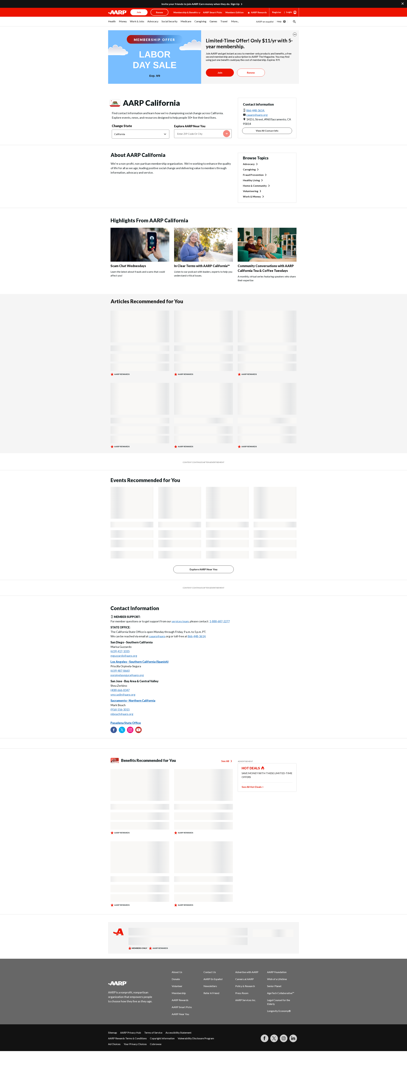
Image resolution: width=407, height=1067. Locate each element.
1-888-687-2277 (219, 621)
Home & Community (255, 185)
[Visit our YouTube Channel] (138, 730)
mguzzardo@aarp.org (123, 655)
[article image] (139, 260)
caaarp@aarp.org (257, 115)
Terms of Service (153, 1032)
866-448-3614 (196, 636)
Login (289, 12)
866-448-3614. (255, 110)
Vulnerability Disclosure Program (196, 1038)
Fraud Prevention (253, 174)
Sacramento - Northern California (132, 700)
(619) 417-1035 (120, 651)
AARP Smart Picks (212, 12)
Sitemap (112, 1032)
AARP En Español (213, 979)
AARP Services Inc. (245, 1000)
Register (276, 12)
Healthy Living (251, 180)
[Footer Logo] (130, 983)
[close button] (294, 34)
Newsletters (210, 986)
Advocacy (249, 163)
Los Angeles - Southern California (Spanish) (139, 661)
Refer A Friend (211, 993)
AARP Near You (180, 1014)
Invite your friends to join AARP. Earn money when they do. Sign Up (201, 3)
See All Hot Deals (252, 786)
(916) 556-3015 (120, 709)
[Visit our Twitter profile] (122, 730)
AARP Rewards (259, 12)
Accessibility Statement (178, 1032)
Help (279, 21)
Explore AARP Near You (189, 126)
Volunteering (250, 191)
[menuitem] (112, 23)
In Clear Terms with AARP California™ (202, 266)
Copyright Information (162, 1038)
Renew (251, 72)
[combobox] (203, 133)
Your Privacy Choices (135, 1044)
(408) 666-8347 (120, 690)
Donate (176, 979)
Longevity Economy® (279, 1010)
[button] (294, 21)
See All (225, 761)
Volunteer (177, 986)
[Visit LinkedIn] (293, 1038)
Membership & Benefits (185, 12)
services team (180, 621)
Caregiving (249, 169)
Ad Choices (114, 1044)
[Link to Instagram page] (130, 730)
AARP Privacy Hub (130, 1032)
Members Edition (234, 12)
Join (219, 72)
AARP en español (264, 21)
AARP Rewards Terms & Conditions (127, 1038)
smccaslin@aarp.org (122, 694)
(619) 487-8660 (120, 670)
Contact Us (210, 972)
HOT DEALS (251, 768)
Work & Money (252, 196)
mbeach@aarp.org (121, 714)
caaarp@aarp (157, 636)
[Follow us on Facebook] (113, 730)
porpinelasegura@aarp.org (127, 675)
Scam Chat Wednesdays (128, 266)
